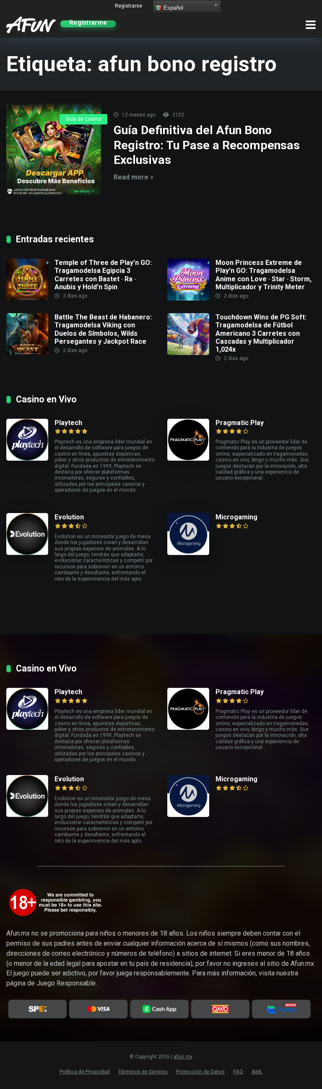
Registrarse (128, 6)
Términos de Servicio (143, 1071)
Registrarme (88, 23)
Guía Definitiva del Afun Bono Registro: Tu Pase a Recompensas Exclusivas (207, 145)
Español (172, 8)
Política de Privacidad (85, 1071)
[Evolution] (30, 534)
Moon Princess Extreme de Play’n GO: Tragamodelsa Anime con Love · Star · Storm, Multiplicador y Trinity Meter (264, 275)
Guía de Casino (83, 119)
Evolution (69, 517)
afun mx (183, 1057)
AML (257, 1071)
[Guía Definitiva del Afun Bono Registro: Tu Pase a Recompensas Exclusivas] (53, 150)
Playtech (68, 423)
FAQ (238, 1071)
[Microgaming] (191, 534)
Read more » (133, 177)
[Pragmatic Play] (191, 440)
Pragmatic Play (240, 423)
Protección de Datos (200, 1071)
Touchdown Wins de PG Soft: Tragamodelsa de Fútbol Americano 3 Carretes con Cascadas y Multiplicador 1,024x (261, 333)
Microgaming (236, 517)
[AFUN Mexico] (31, 23)
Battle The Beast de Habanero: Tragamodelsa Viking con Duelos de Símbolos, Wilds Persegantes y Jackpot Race (103, 329)
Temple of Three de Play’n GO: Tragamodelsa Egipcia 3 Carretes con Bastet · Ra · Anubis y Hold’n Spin (103, 275)
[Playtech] (30, 440)
